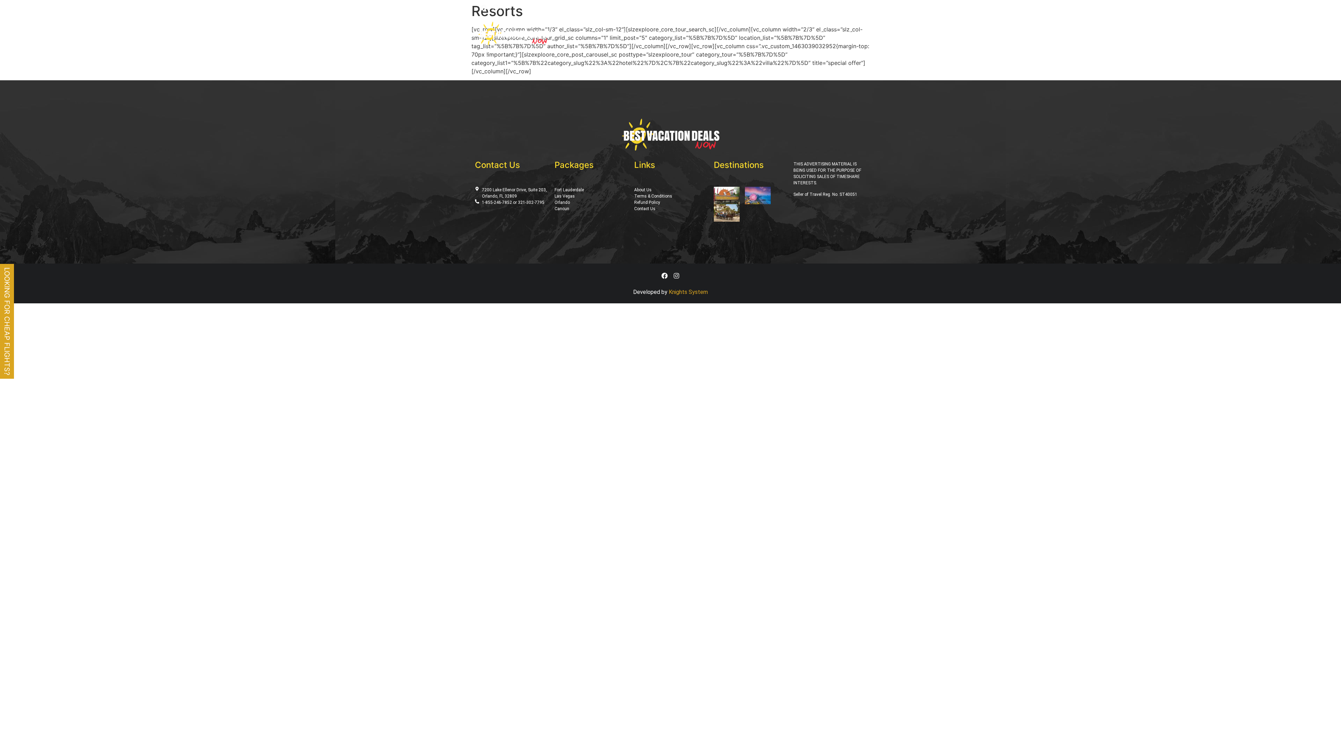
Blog (722, 33)
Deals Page (668, 33)
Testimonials (806, 33)
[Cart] (800, 7)
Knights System (688, 292)
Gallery (744, 33)
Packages (636, 33)
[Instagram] (495, 7)
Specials (699, 33)
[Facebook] (483, 7)
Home (611, 33)
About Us (771, 33)
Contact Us (843, 33)
